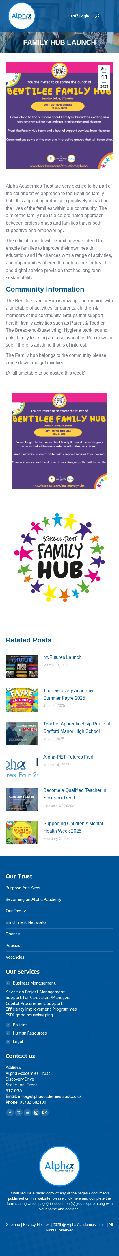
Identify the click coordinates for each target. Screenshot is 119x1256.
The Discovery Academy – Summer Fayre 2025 (70, 694)
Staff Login (78, 16)
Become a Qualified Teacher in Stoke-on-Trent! (74, 794)
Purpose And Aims (23, 888)
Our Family (16, 911)
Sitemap (13, 1224)
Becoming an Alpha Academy (33, 899)
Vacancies (15, 957)
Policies (13, 945)
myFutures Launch (62, 657)
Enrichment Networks (26, 922)
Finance (13, 934)
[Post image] (22, 666)
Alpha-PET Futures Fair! (68, 757)
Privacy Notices (37, 1224)
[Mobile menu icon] (109, 16)
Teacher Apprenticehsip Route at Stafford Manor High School (76, 727)
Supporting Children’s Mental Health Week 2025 (73, 827)
